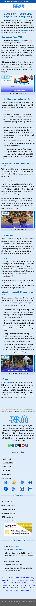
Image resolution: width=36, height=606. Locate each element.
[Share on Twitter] (16, 445)
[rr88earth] (18, 6)
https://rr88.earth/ (16, 550)
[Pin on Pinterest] (23, 445)
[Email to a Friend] (19, 445)
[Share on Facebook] (12, 445)
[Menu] (2, 6)
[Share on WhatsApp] (9, 445)
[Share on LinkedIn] (26, 445)
